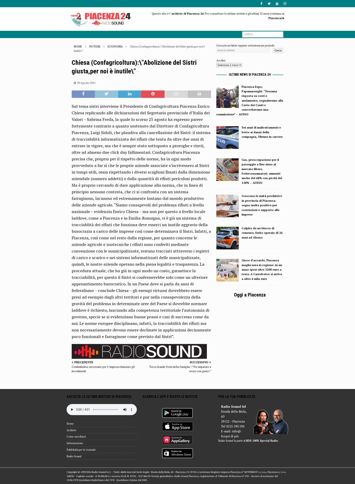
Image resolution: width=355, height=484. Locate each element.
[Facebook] (261, 3)
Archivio (71, 430)
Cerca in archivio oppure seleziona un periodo (245, 45)
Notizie (94, 46)
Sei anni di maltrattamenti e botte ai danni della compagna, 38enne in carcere (262, 132)
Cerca (277, 50)
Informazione (75, 443)
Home (70, 423)
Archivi (220, 60)
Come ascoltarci (76, 436)
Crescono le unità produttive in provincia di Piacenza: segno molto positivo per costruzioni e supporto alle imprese (262, 205)
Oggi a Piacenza (250, 295)
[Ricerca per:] (262, 34)
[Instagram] (284, 3)
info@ (236, 431)
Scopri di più (230, 436)
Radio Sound (74, 456)
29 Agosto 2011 (86, 83)
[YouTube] (277, 3)
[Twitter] (269, 3)
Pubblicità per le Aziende (81, 450)
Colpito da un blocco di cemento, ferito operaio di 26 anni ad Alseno (262, 232)
